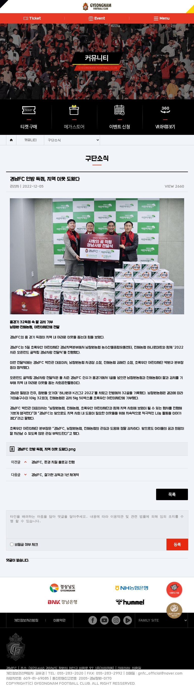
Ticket (35, 18)
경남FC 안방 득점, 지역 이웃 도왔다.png (46, 449)
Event (99, 18)
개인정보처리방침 (26, 620)
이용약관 (59, 620)
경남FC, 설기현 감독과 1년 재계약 (55, 474)
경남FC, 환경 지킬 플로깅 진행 (53, 462)
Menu (164, 18)
